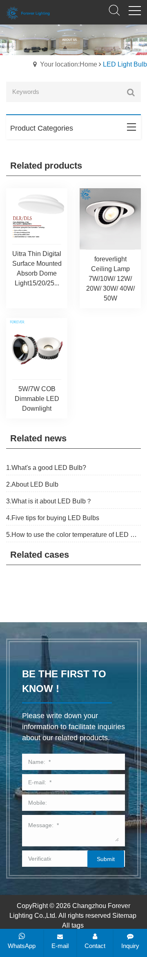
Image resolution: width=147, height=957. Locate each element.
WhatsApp (22, 945)
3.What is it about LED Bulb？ (49, 501)
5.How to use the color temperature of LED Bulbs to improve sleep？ (73, 534)
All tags (73, 925)
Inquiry (130, 945)
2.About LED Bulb (32, 484)
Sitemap (124, 915)
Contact (95, 945)
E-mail (60, 945)
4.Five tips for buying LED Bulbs (52, 517)
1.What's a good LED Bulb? (46, 467)
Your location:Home (68, 64)
